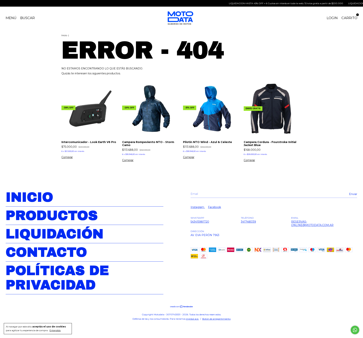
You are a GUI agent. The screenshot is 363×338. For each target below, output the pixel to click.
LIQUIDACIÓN (54, 234)
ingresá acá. (192, 318)
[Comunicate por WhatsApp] (355, 330)
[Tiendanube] (181, 307)
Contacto (46, 252)
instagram (198, 207)
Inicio (64, 35)
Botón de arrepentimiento (216, 318)
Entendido (55, 330)
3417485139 (248, 221)
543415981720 (200, 221)
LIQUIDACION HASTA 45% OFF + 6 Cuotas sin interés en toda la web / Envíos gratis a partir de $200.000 (278, 3)
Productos (52, 215)
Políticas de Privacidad (57, 277)
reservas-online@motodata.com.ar (312, 223)
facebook (214, 207)
